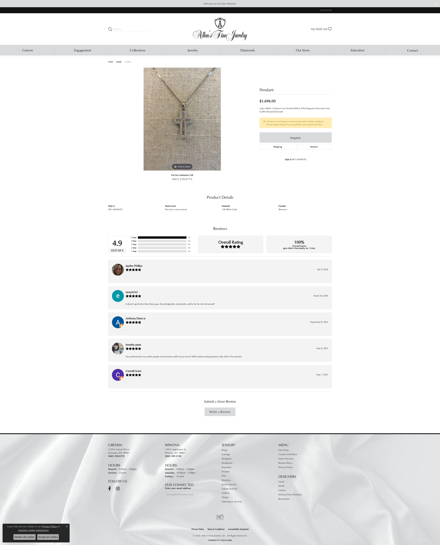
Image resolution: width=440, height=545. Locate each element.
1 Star (133, 251)
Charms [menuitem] (226, 471)
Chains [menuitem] (225, 497)
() (189, 237)
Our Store (303, 50)
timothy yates (133, 344)
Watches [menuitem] (226, 480)
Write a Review (220, 412)
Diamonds (247, 50)
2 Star (133, 247)
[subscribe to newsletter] (213, 494)
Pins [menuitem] (224, 475)
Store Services (286, 458)
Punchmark (226, 540)
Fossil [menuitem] (281, 481)
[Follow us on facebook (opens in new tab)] (110, 489)
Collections (137, 50)
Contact (412, 50)
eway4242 (132, 292)
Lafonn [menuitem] (282, 490)
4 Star (133, 240)
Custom (27, 50)
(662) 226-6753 (182, 179)
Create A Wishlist (287, 454)
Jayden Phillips (134, 266)
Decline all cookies (24, 537)
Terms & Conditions (216, 529)
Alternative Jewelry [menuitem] (232, 501)
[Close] (436, 4)
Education (357, 50)
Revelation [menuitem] (284, 498)
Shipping (277, 146)
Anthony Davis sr (135, 318)
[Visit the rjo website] (220, 517)
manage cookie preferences (33, 530)
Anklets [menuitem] (226, 492)
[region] (182, 119)
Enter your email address (178, 488)
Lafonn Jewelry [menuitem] (230, 488)
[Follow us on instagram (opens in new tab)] (117, 489)
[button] (326, 10)
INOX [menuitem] (281, 485)
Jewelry (193, 50)
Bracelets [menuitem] (227, 467)
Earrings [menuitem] (226, 454)
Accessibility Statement (238, 529)
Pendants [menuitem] (226, 458)
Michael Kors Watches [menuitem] (290, 494)
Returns (314, 146)
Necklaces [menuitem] (227, 462)
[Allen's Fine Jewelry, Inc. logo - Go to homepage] (220, 29)
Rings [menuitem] (225, 450)
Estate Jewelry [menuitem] (229, 484)
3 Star (133, 244)
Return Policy (285, 462)
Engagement (82, 50)
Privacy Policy (285, 467)
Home (110, 61)
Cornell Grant (133, 371)
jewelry (119, 61)
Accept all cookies (48, 537)
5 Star (133, 237)
